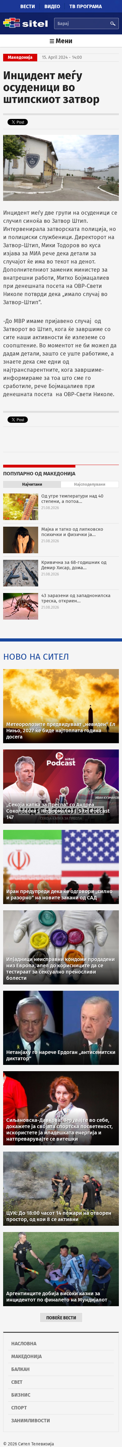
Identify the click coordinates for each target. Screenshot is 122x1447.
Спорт (19, 1408)
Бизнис (20, 1395)
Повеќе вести (61, 1318)
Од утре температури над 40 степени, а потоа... (72, 498)
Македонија (26, 1356)
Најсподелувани (89, 484)
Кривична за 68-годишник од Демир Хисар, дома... (73, 565)
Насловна (23, 1344)
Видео (52, 6)
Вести (27, 6)
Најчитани (32, 484)
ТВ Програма (85, 6)
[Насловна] (25, 26)
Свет (17, 1382)
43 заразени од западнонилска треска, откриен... (75, 598)
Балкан (20, 1369)
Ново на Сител (36, 656)
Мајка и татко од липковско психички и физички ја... (72, 531)
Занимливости (30, 1421)
